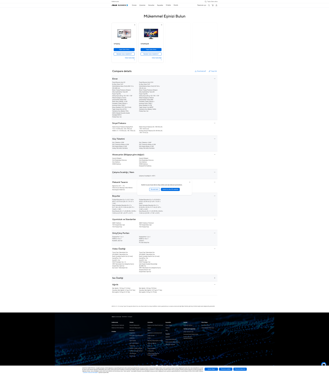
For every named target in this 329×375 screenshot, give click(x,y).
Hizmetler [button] (151, 5)
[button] (209, 5)
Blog (167, 330)
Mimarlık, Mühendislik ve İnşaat (155, 340)
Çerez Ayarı (211, 369)
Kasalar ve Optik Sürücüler (136, 348)
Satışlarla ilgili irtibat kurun (208, 327)
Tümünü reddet (225, 369)
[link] (124, 54)
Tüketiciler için (201, 5)
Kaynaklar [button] (160, 5)
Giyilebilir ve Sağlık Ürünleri (136, 351)
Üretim (149, 338)
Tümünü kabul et (240, 369)
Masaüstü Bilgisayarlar (135, 327)
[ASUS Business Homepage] (120, 5)
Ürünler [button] (134, 5)
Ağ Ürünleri (132, 345)
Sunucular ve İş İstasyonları (136, 335)
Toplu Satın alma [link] (212, 1)
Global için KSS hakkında (118, 327)
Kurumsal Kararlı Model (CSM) (191, 334)
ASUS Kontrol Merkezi (171, 339)
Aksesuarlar (132, 356)
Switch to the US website (170, 189)
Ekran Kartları (133, 340)
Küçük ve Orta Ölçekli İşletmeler (155, 325)
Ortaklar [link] (168, 5)
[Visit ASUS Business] (116, 316)
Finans (149, 345)
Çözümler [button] (142, 5)
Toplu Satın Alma (206, 325)
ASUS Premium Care (188, 331)
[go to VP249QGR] (151, 34)
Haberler (168, 327)
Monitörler (132, 330)
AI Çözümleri (151, 351)
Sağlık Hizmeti (151, 335)
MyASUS (168, 337)
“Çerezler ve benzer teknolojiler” (90, 372)
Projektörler (132, 333)
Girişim (149, 327)
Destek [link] (176, 5)
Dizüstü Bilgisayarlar (134, 325)
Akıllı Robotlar (133, 353)
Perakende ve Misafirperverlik (155, 333)
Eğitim (149, 330)
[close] (189, 182)
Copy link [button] (214, 71)
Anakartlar (132, 338)
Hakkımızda (115, 1)
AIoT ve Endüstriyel (134, 343)
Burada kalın (154, 189)
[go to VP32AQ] (124, 34)
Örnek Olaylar (169, 325)
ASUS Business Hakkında (118, 325)
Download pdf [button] (201, 71)
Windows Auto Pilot (170, 344)
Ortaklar (114, 331)
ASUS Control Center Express (172, 342)
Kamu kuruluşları (152, 348)
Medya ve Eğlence (152, 343)
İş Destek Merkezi (188, 325)
